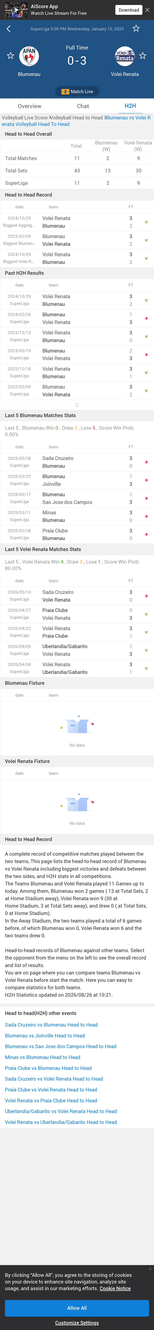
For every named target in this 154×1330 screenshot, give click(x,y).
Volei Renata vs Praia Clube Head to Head (51, 1100)
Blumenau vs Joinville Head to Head (45, 1035)
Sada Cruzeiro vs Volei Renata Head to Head (54, 1078)
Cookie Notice (115, 1288)
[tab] (29, 105)
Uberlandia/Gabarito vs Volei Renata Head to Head (61, 1111)
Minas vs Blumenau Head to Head (42, 1057)
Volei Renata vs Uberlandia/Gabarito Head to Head (61, 1122)
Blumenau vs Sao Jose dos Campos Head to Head (60, 1046)
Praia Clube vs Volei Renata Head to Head (51, 1089)
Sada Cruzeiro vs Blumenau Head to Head (51, 1024)
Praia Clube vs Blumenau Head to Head (48, 1068)
